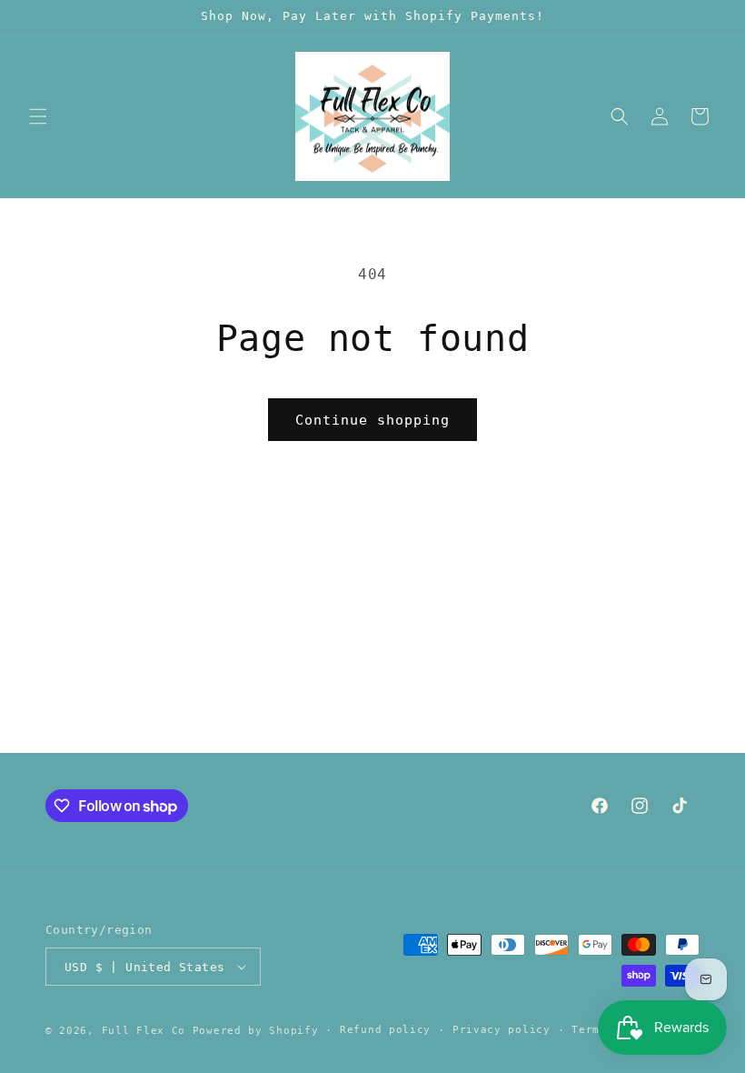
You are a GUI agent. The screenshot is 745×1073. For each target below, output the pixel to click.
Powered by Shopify (256, 1031)
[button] (38, 116)
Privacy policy (501, 1030)
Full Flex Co (143, 1031)
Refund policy (385, 1030)
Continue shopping (372, 420)
